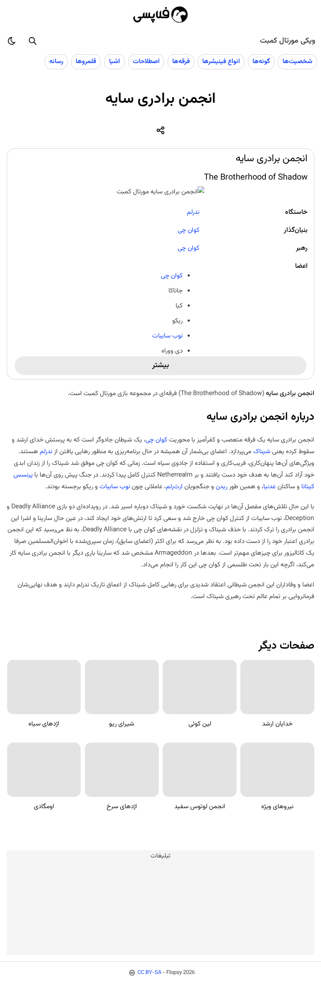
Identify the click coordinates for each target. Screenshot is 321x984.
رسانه (56, 61)
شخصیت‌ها (297, 61)
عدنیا (269, 487)
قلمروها (86, 61)
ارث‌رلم (174, 487)
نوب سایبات (167, 336)
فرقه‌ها (181, 61)
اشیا (114, 61)
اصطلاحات (146, 61)
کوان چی (188, 230)
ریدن (220, 487)
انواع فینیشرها (221, 61)
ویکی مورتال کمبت (287, 41)
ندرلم (193, 212)
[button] (32, 40)
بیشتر (160, 365)
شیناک (261, 451)
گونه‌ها (261, 61)
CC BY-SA (149, 973)
